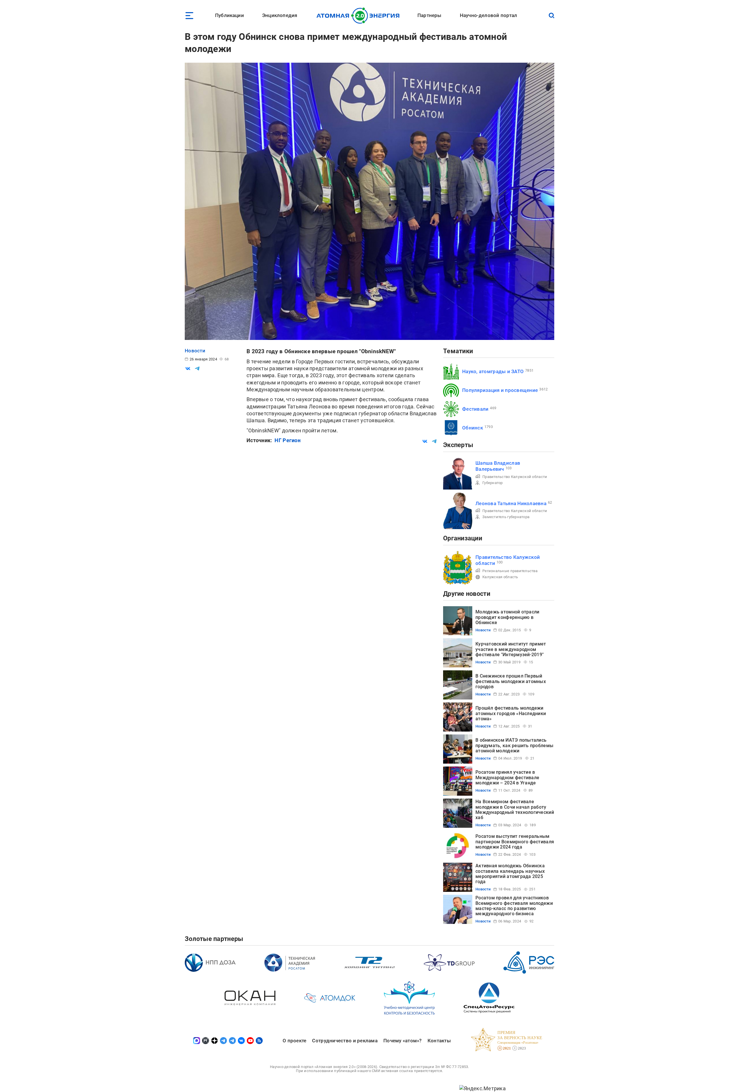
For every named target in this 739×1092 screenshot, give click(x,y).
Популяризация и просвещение (500, 390)
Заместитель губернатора (505, 517)
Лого (359, 15)
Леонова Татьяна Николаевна (510, 503)
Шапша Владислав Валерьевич (497, 466)
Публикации (229, 15)
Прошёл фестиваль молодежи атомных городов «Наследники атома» (510, 713)
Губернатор (492, 483)
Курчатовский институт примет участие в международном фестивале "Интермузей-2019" (510, 649)
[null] (188, 368)
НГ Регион (287, 440)
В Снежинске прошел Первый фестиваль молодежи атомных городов (510, 681)
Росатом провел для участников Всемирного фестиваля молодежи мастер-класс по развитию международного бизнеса (514, 905)
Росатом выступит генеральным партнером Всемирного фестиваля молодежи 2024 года (514, 842)
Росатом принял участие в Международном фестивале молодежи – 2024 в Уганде (507, 777)
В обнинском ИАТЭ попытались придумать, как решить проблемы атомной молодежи (514, 745)
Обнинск (472, 428)
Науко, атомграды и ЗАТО (493, 371)
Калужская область (500, 577)
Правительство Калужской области (514, 477)
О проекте (294, 1040)
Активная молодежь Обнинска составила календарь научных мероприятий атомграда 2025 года (510, 873)
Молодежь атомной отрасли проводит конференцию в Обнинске (507, 617)
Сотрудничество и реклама (344, 1040)
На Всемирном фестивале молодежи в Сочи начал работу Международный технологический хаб (514, 809)
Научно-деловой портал (488, 15)
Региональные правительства (510, 571)
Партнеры (429, 15)
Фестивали (475, 409)
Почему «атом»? (402, 1040)
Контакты (439, 1040)
